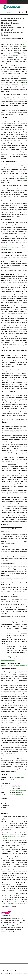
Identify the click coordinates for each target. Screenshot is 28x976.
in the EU (17, 82)
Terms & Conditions (20, 971)
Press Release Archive (16, 968)
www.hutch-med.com (20, 247)
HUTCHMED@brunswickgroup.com (19, 794)
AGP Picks (3, 2)
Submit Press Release (8, 971)
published (9, 176)
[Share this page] (26, 12)
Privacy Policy (17, 973)
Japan (25, 84)
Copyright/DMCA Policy (7, 973)
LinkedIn (9, 249)
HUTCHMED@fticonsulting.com (18, 790)
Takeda (16, 52)
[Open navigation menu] (2, 12)
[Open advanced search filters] (22, 12)
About (7, 968)
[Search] (19, 12)
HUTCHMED (23, 46)
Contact (25, 973)
